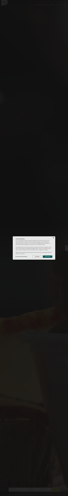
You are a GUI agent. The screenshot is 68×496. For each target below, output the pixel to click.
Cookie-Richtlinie (22, 253)
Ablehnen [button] (37, 256)
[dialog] (34, 248)
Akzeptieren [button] (47, 256)
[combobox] (53, 237)
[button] (21, 256)
